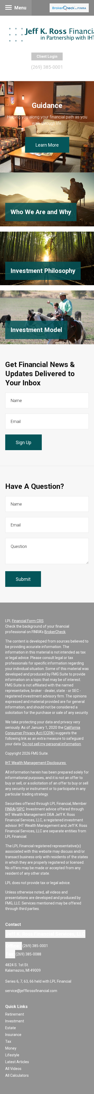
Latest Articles (17, 1062)
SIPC (21, 809)
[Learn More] (47, 199)
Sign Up (23, 442)
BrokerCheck (55, 632)
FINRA (10, 809)
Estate (10, 1028)
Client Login (47, 56)
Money (10, 1048)
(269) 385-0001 (47, 67)
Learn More (47, 145)
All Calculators (17, 1075)
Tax (8, 1041)
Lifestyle (12, 1055)
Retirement (14, 1014)
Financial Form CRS (28, 621)
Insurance (13, 1035)
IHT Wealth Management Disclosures (36, 763)
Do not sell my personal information (51, 744)
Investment (14, 1021)
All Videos (13, 1069)
